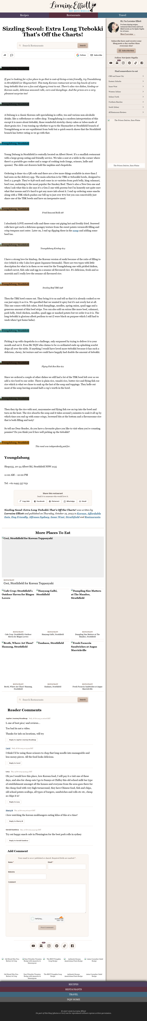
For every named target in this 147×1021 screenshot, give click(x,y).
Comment (12, 882)
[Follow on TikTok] (64, 945)
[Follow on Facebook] (72, 945)
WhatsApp (71, 501)
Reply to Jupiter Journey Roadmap (22, 740)
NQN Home (73, 999)
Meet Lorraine (127, 34)
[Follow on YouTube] (33, 945)
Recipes (24, 15)
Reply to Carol (14, 763)
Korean (81, 513)
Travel (122, 15)
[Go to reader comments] (11, 55)
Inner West (57, 517)
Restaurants (73, 15)
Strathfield (72, 517)
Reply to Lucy (14, 802)
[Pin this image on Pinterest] (102, 70)
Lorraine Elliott (79, 1011)
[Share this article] (5, 55)
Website (11, 872)
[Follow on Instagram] (49, 945)
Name (11, 862)
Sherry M (9, 810)
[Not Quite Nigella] (73, 6)
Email (84, 501)
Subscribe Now (128, 51)
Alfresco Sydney (39, 517)
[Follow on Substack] (41, 945)
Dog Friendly (19, 517)
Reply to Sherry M (16, 821)
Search (83, 45)
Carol (8, 748)
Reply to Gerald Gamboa (18, 840)
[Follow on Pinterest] (56, 945)
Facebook (40, 501)
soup (76, 230)
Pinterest (55, 501)
